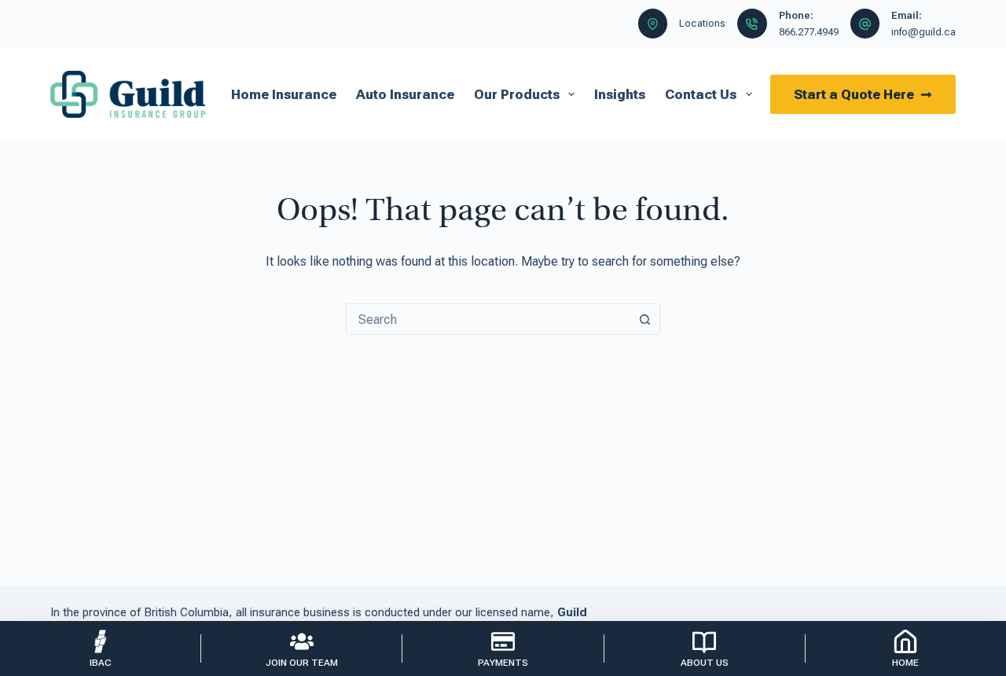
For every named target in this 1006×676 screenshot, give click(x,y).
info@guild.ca (923, 32)
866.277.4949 (809, 32)
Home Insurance (283, 94)
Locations (702, 23)
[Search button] (644, 319)
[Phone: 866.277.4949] (752, 24)
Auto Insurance (405, 94)
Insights (619, 94)
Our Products (517, 94)
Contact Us (700, 94)
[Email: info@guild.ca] (865, 24)
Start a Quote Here (854, 94)
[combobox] (488, 319)
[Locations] (653, 24)
